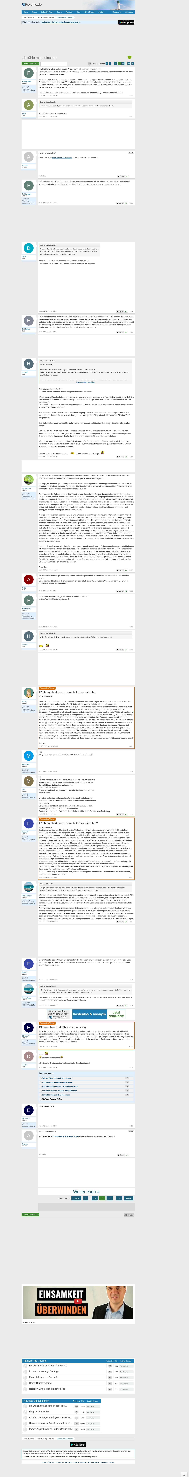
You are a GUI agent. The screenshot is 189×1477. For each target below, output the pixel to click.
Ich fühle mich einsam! (39, 57)
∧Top (184, 1474)
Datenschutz (68, 1462)
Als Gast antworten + (30, 63)
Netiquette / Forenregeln (100, 1462)
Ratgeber (69, 12)
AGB (89, 1462)
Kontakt (44, 1462)
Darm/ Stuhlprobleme (40, 1382)
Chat (78, 12)
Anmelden (129, 12)
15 (129, 63)
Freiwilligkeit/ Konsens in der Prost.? (48, 1365)
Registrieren (117, 12)
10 (115, 63)
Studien (101, 12)
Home (26, 12)
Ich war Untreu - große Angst (44, 1371)
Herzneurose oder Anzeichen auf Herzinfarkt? (53, 1423)
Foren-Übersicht (28, 1439)
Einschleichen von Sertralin (43, 1377)
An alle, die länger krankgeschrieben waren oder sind (57, 1417)
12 (123, 63)
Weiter (128, 1198)
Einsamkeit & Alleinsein (65, 1439)
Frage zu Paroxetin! (39, 1411)
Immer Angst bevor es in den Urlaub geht (50, 1428)
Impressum (59, 1462)
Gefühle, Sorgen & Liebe (45, 1439)
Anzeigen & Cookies (80, 1462)
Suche (59, 12)
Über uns (51, 1462)
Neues (34, 12)
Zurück (76, 1198)
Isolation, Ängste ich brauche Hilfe (47, 1388)
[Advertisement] (86, 669)
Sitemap (111, 1462)
